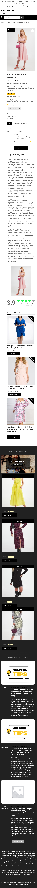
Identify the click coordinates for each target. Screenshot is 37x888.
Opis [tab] (9, 123)
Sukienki (7, 22)
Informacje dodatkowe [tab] (20, 123)
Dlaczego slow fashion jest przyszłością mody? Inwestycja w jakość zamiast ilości (22, 812)
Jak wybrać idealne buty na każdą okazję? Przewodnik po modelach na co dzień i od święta (23, 692)
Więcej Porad (18, 841)
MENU (3, 13)
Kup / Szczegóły (13, 108)
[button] (32, 30)
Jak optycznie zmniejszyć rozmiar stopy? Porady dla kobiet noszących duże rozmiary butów (21, 751)
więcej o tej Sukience (21, 148)
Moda (2, 22)
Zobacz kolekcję (18, 464)
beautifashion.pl (7, 10)
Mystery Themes (23, 884)
